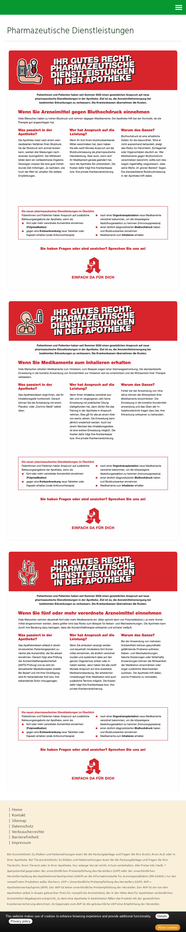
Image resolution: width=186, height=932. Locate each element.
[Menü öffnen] (178, 7)
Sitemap (19, 820)
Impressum (21, 842)
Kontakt (18, 814)
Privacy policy (21, 921)
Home (17, 809)
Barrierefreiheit (25, 836)
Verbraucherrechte (28, 831)
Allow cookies (168, 927)
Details (162, 916)
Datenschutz (22, 825)
